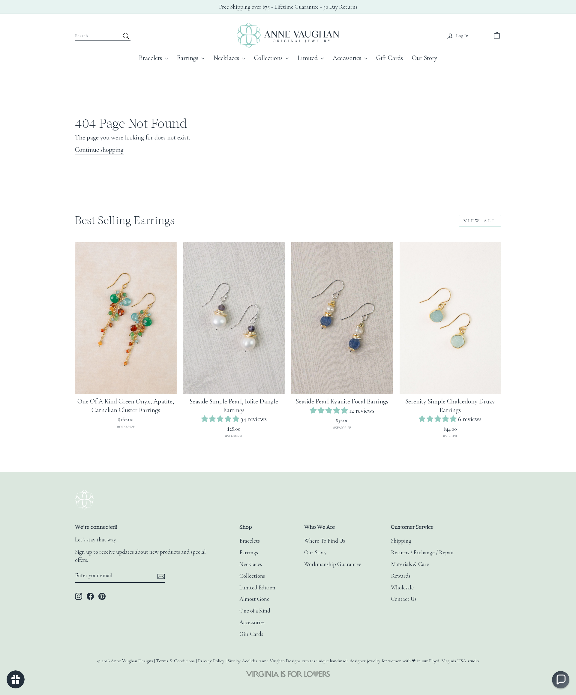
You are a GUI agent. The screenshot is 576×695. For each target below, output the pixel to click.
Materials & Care (410, 564)
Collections (269, 58)
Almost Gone (254, 599)
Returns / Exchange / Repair (422, 552)
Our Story (424, 58)
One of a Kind (254, 610)
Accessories (348, 58)
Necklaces (227, 58)
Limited (308, 58)
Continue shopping (99, 150)
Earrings (188, 58)
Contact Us (403, 599)
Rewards (400, 576)
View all (480, 221)
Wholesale (402, 587)
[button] (221, 419)
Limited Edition (257, 587)
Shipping (401, 541)
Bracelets (151, 58)
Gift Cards (389, 58)
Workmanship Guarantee (332, 564)
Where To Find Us (324, 541)
